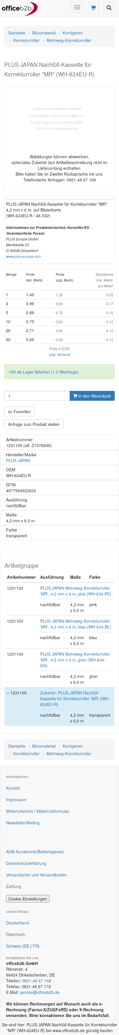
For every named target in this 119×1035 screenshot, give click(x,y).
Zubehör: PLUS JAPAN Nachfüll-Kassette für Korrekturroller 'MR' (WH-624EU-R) (74, 698)
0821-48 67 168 (36, 980)
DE (26, 946)
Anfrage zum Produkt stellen (34, 424)
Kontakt (13, 788)
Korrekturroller (26, 40)
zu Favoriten (19, 411)
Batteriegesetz (51, 851)
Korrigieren (73, 33)
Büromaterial (44, 33)
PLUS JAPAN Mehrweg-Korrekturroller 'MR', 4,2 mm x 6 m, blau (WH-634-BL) (75, 624)
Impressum (16, 799)
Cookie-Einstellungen (27, 899)
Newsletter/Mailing (23, 823)
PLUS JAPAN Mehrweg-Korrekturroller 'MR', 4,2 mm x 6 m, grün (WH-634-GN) (75, 659)
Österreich (15, 934)
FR (35, 946)
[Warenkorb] (93, 8)
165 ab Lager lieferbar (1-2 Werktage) (44, 372)
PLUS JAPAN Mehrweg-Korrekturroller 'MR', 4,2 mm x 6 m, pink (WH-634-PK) (75, 591)
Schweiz (13, 946)
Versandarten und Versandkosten (36, 875)
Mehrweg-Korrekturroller (69, 40)
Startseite (16, 33)
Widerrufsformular (52, 811)
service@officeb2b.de (40, 992)
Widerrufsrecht (19, 811)
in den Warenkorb (94, 396)
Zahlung (13, 886)
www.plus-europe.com (23, 256)
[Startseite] (20, 7)
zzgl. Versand (59, 354)
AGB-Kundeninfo (21, 851)
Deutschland (17, 923)
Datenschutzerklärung (26, 863)
